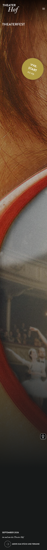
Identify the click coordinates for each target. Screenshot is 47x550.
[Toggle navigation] (43, 9)
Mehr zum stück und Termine (25, 544)
